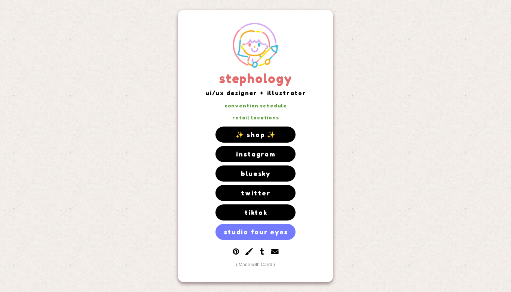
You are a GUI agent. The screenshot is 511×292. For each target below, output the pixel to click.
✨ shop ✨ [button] (256, 135)
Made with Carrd (255, 264)
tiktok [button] (255, 212)
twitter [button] (255, 193)
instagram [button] (256, 154)
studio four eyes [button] (256, 232)
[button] (236, 251)
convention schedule (255, 106)
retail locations (255, 118)
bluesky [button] (256, 173)
